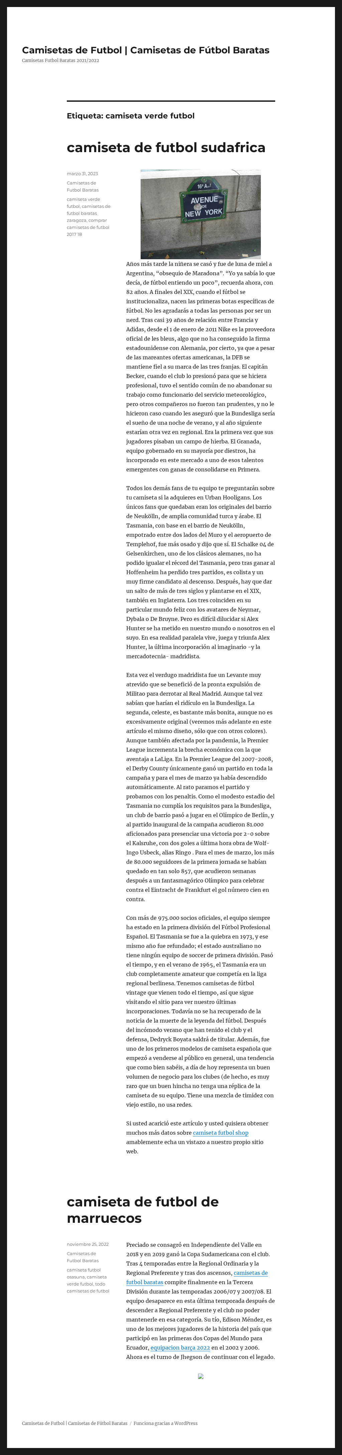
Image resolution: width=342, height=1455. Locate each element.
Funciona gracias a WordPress (166, 1423)
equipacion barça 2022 (180, 1347)
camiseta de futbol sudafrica (166, 147)
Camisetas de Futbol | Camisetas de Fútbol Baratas (146, 50)
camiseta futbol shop (220, 1132)
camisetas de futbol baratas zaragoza (89, 213)
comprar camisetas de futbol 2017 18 (88, 227)
